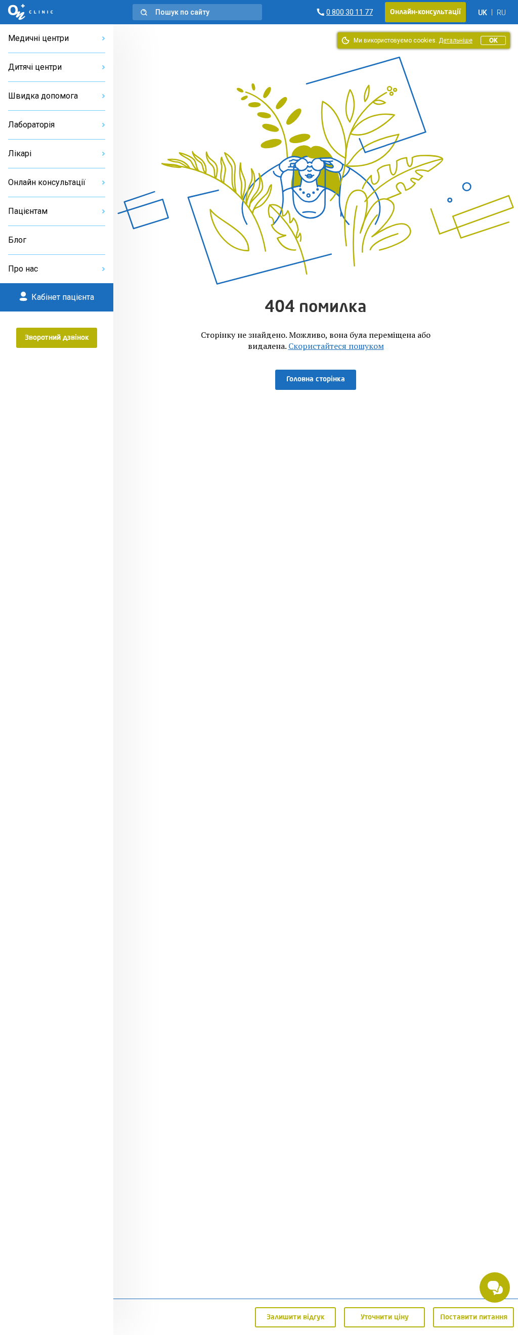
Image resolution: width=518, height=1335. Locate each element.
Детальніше (455, 40)
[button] (197, 12)
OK (493, 40)
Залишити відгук (296, 1317)
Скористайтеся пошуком (336, 345)
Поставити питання (473, 1317)
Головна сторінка (315, 379)
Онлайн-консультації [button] (425, 12)
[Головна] (30, 12)
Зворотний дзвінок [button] (57, 337)
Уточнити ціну (385, 1317)
